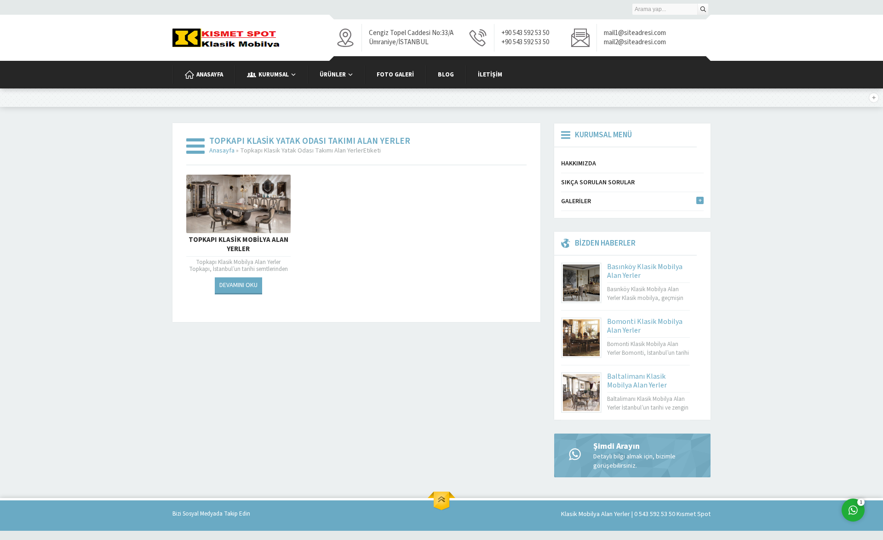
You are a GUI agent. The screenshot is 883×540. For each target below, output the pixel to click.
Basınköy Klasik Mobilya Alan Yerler (644, 271)
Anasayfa (222, 150)
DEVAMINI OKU (238, 285)
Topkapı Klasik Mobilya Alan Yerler (238, 244)
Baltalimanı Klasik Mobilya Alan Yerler (637, 380)
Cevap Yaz (796, 472)
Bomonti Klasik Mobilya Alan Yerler (644, 326)
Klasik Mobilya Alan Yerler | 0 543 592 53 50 (618, 514)
